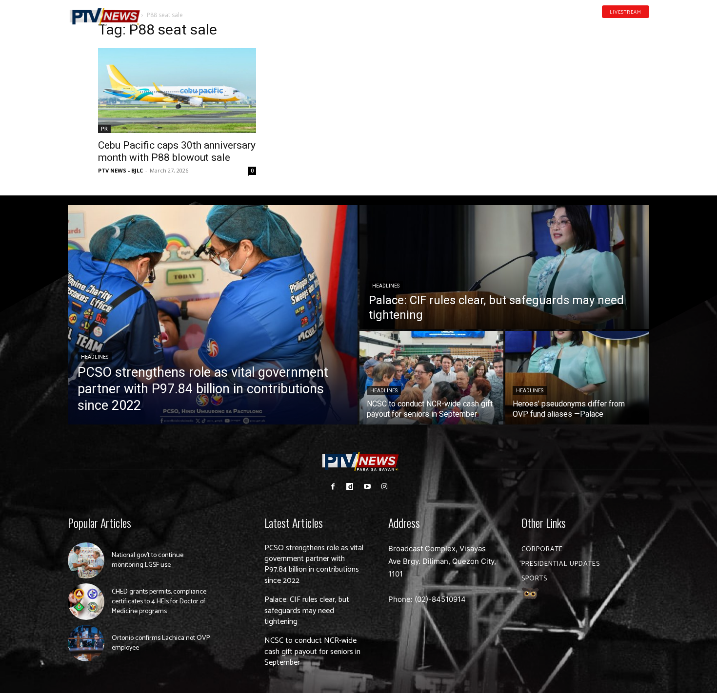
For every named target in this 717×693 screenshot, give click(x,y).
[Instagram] (384, 487)
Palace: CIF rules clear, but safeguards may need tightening (306, 610)
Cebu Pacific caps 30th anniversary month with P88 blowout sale (177, 151)
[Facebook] (600, 26)
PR (104, 128)
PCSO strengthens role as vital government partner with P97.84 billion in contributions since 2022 (313, 564)
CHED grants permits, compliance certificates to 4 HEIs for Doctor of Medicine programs (159, 601)
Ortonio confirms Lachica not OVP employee (161, 643)
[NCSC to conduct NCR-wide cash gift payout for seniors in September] (431, 377)
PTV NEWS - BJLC (120, 170)
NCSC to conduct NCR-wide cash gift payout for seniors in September (312, 651)
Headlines (94, 357)
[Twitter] (645, 26)
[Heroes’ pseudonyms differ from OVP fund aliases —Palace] (577, 377)
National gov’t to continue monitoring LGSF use (147, 560)
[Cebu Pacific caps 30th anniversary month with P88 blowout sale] (177, 90)
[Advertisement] (540, 86)
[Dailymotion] (615, 26)
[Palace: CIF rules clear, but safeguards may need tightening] (504, 267)
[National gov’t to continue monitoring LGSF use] (86, 560)
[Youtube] (630, 26)
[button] (166, 12)
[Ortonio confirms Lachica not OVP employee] (86, 643)
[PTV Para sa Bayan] (105, 17)
